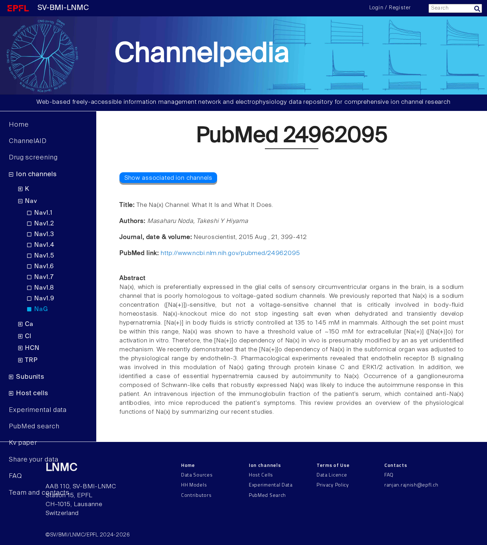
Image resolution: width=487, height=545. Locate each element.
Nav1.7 (44, 277)
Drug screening (33, 157)
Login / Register (390, 7)
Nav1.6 (44, 267)
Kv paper (23, 443)
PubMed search (34, 426)
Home (19, 125)
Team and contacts (39, 493)
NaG (41, 309)
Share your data (33, 460)
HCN (32, 348)
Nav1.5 (44, 256)
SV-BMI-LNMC (63, 8)
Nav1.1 (43, 213)
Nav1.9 (44, 299)
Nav (31, 201)
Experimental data (38, 410)
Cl (28, 336)
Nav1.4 (44, 245)
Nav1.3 (44, 234)
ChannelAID (28, 141)
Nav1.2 (44, 224)
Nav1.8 (44, 288)
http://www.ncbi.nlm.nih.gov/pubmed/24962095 (230, 253)
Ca (29, 324)
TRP (31, 360)
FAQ (15, 476)
